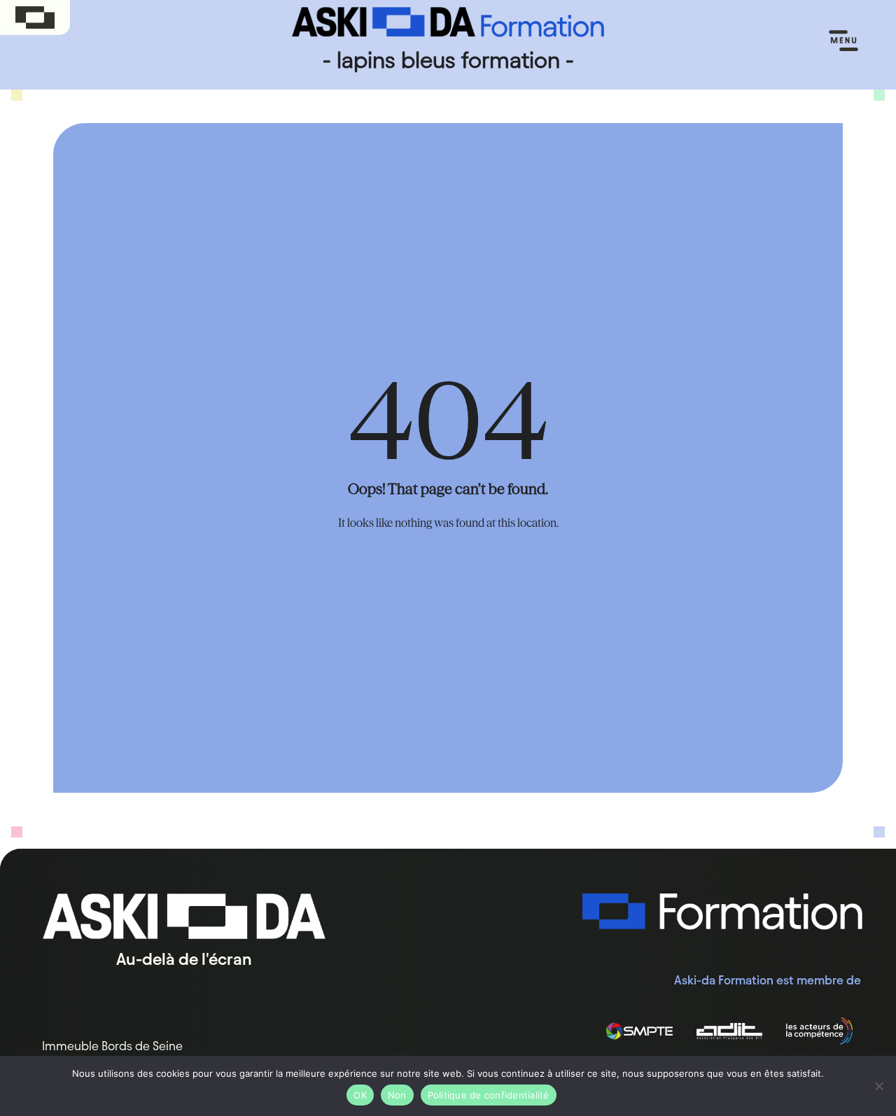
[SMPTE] (639, 1031)
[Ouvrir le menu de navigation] (843, 41)
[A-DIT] (729, 1031)
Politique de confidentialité (489, 1095)
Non (397, 1095)
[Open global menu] (35, 17)
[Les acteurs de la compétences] (819, 1031)
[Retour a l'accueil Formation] (722, 911)
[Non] (879, 1086)
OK (360, 1095)
